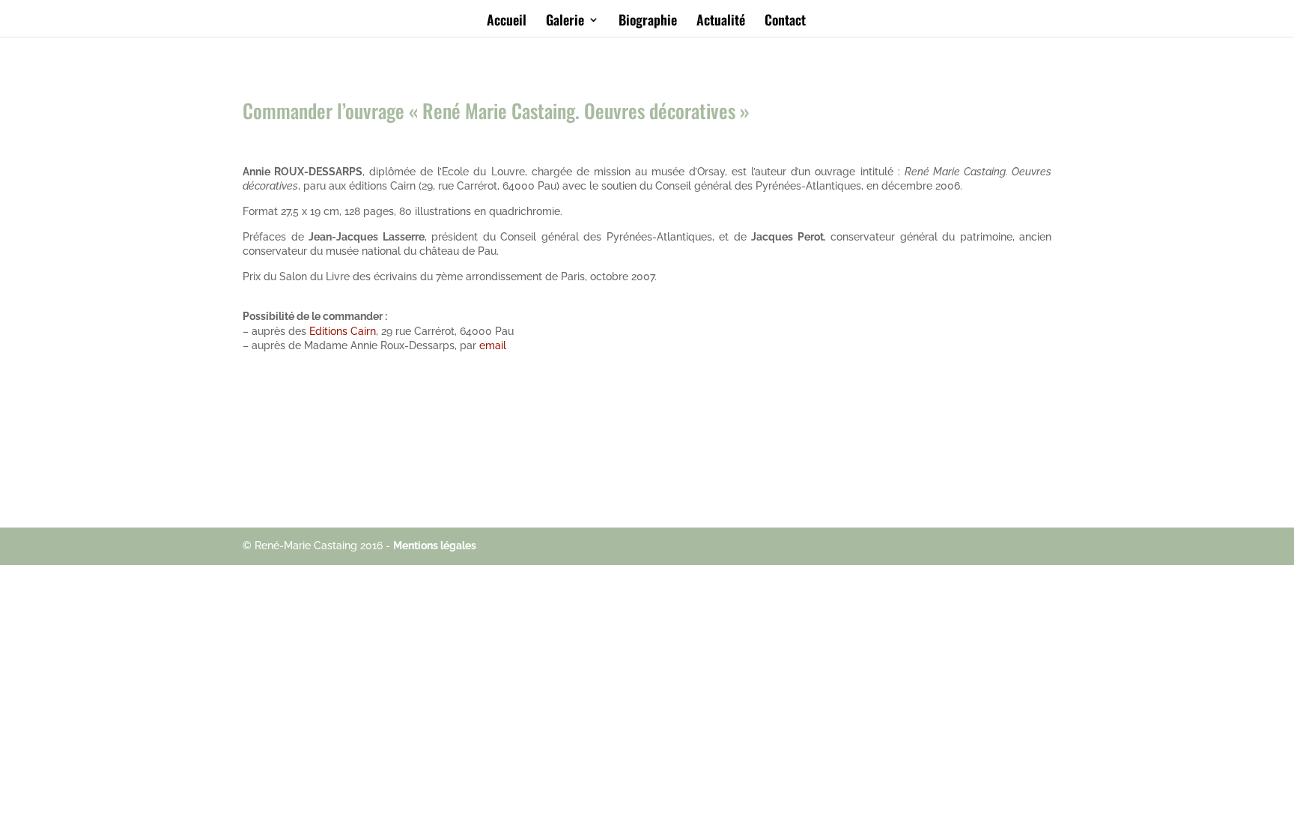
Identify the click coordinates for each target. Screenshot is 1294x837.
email (492, 345)
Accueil (506, 21)
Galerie (565, 21)
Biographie (648, 21)
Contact (785, 21)
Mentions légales (434, 546)
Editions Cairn (342, 331)
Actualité (720, 21)
